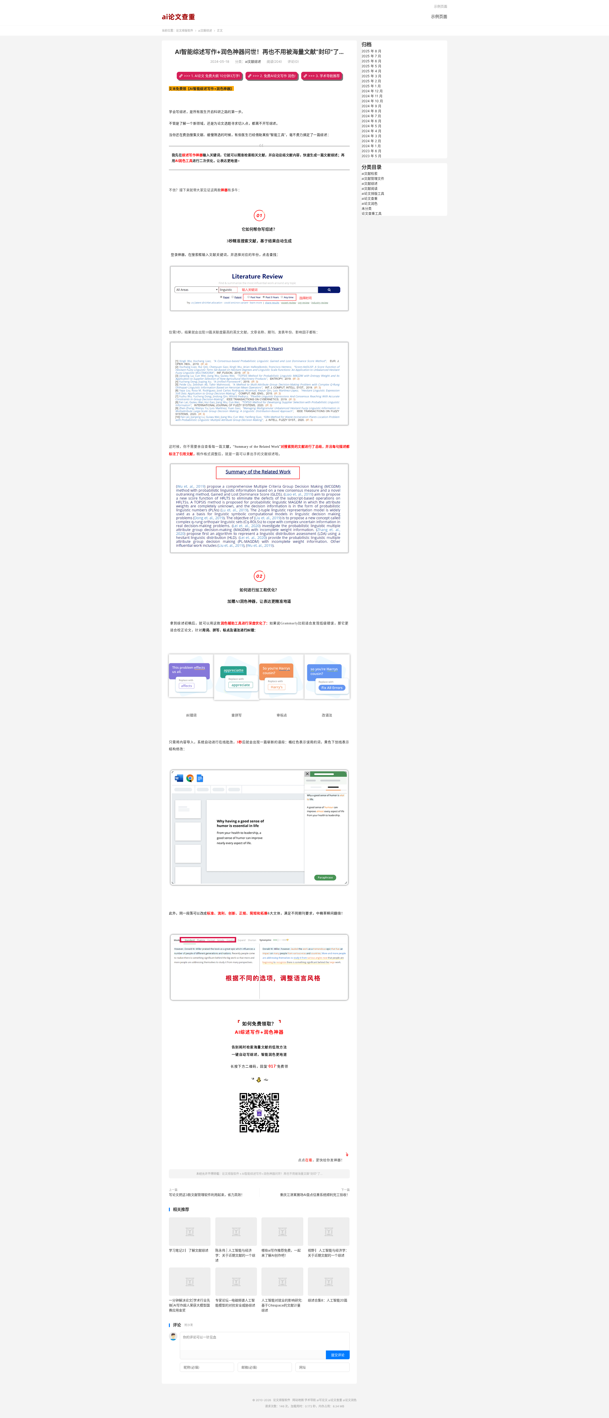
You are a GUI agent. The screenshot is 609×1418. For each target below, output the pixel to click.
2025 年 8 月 (371, 51)
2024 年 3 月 (371, 136)
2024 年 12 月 (372, 91)
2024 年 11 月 (372, 96)
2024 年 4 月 (371, 131)
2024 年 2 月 (371, 141)
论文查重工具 (372, 213)
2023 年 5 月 (371, 156)
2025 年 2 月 (371, 81)
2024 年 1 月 (371, 146)
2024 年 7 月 (371, 116)
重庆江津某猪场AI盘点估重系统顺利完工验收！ (315, 1195)
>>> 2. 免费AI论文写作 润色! (274, 76)
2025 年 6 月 (371, 61)
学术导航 (310, 1400)
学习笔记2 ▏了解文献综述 (188, 1250)
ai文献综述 (205, 30)
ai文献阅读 (370, 188)
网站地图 (298, 1400)
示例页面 (439, 16)
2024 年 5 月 (371, 126)
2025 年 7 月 (371, 56)
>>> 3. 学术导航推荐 (324, 76)
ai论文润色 (370, 203)
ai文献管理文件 (373, 178)
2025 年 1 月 (371, 86)
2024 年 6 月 (371, 121)
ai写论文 (322, 1400)
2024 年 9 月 (371, 106)
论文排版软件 (178, 17)
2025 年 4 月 (371, 71)
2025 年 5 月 (371, 66)
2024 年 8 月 (371, 111)
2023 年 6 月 (371, 151)
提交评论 (337, 1355)
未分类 (367, 208)
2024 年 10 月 (372, 101)
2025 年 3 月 (371, 76)
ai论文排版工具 (373, 193)
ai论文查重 (370, 198)
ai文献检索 (370, 173)
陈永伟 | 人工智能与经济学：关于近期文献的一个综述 (235, 1255)
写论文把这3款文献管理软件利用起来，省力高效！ (206, 1195)
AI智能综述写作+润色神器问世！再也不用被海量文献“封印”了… (259, 51)
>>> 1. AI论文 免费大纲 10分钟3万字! (212, 76)
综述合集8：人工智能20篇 (327, 1300)
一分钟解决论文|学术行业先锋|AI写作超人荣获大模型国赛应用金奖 (189, 1305)
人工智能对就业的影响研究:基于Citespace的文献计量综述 (281, 1305)
